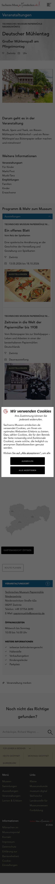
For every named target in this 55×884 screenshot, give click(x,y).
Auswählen (27, 461)
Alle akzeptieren (27, 470)
